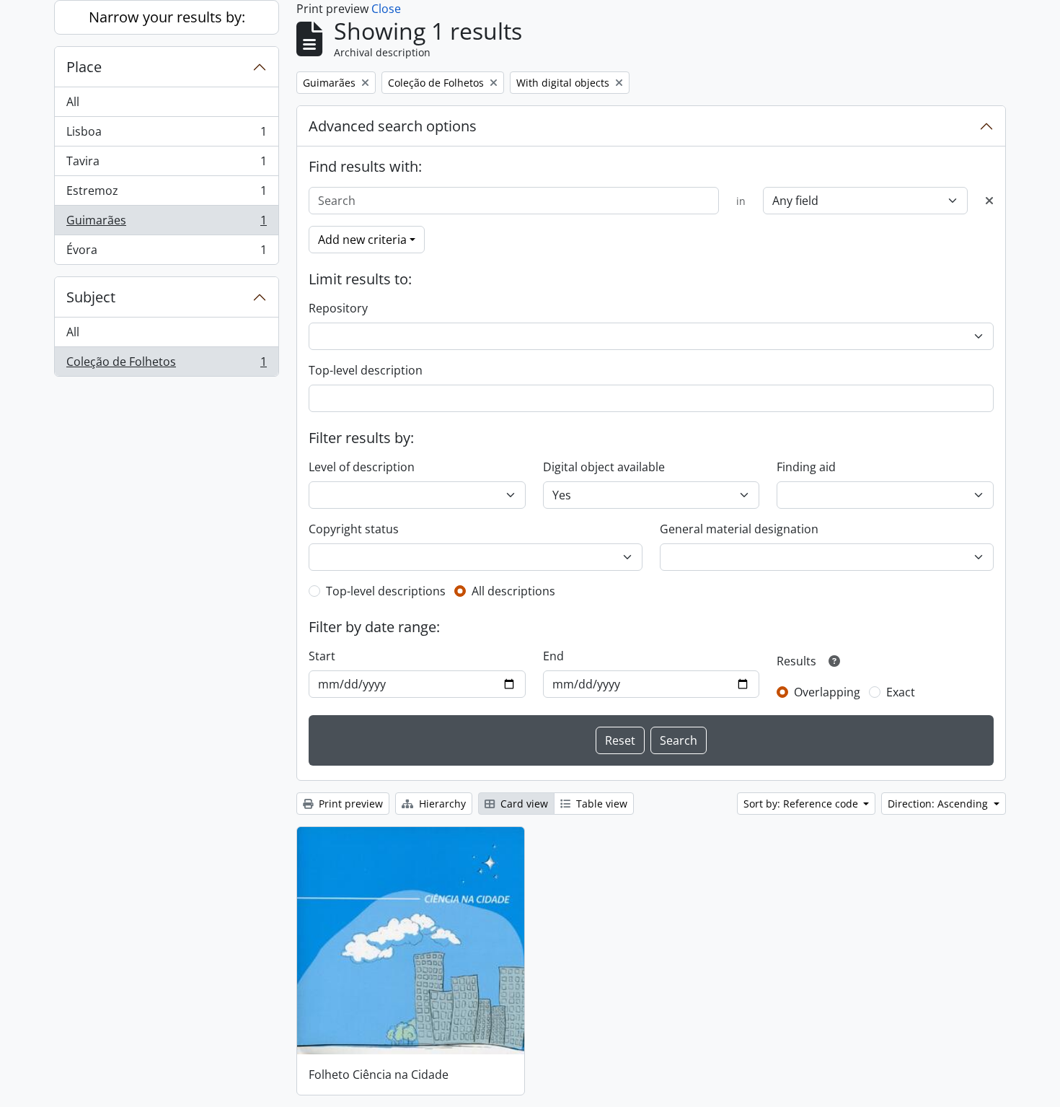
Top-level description (366, 370)
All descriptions (513, 591)
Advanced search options (393, 126)
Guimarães (166, 223)
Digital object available (604, 467)
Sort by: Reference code (802, 803)
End (553, 656)
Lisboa (166, 134)
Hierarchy (441, 803)
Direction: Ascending (939, 803)
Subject (90, 297)
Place (84, 66)
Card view (523, 803)
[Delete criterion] (989, 200)
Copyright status (354, 529)
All (72, 102)
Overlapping (827, 692)
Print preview (349, 803)
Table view (600, 803)
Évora (166, 253)
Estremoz (166, 194)
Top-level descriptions (386, 591)
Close (386, 9)
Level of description (362, 467)
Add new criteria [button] (362, 240)
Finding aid (806, 467)
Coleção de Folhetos (166, 365)
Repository (338, 308)
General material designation (739, 529)
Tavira (166, 164)
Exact (900, 692)
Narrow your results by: (167, 17)
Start (322, 656)
